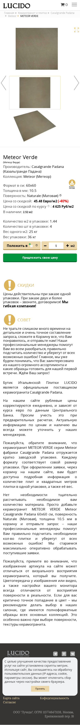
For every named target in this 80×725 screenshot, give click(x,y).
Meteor (12, 16)
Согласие (9, 702)
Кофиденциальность (54, 698)
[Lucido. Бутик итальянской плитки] (40, 4)
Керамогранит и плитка (32, 13)
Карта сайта (11, 698)
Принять (40, 688)
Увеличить (76, 30)
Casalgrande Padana (62, 13)
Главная (9, 13)
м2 (73, 246)
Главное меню (74, 5)
